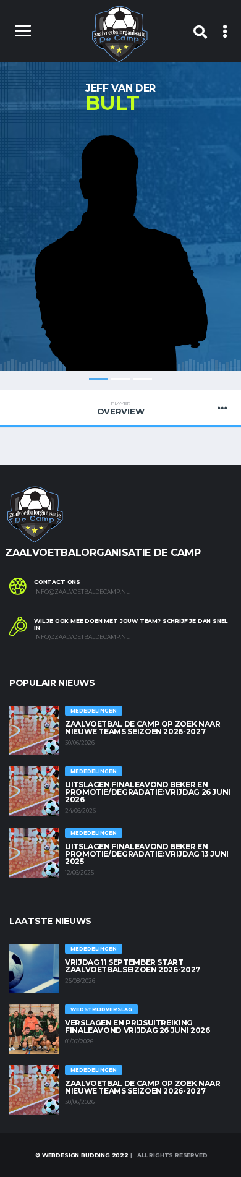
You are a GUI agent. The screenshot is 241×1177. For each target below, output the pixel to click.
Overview (121, 408)
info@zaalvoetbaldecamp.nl (81, 592)
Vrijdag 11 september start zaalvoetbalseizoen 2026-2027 (132, 965)
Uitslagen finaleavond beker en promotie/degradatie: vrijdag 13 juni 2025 (147, 854)
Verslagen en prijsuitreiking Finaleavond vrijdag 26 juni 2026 (137, 1026)
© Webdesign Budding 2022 (81, 1155)
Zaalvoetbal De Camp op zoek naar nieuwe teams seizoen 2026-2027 (142, 727)
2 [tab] (120, 379)
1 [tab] (98, 379)
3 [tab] (142, 379)
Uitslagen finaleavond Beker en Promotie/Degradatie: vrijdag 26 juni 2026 (147, 792)
